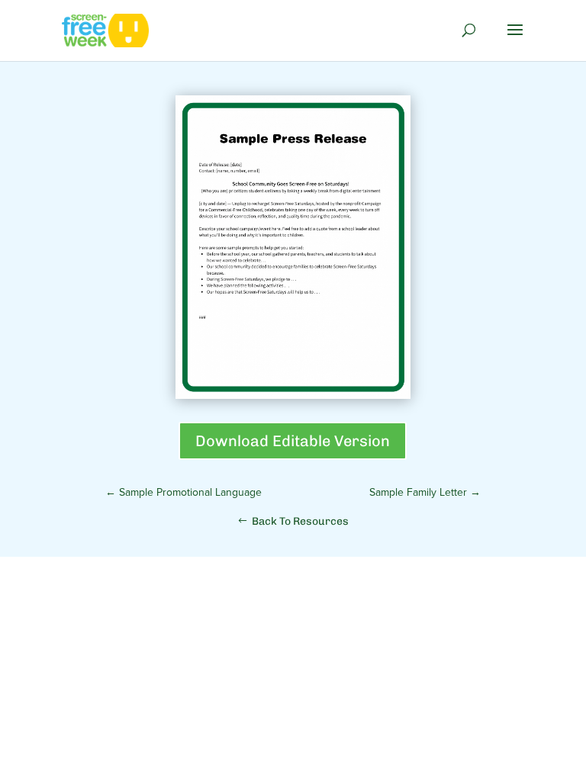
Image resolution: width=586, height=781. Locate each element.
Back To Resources (300, 521)
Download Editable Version (292, 441)
